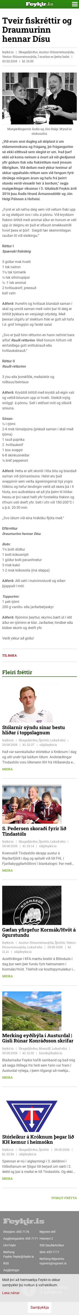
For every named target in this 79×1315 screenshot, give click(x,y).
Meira (7, 769)
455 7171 (31, 1238)
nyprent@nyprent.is (53, 1263)
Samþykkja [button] (40, 1307)
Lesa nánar (11, 1293)
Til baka (9, 655)
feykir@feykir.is (23, 1256)
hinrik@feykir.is (50, 1053)
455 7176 (22, 1232)
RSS (6, 1263)
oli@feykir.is (48, 745)
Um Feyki (9, 1245)
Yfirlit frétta (64, 1198)
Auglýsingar (11, 1270)
